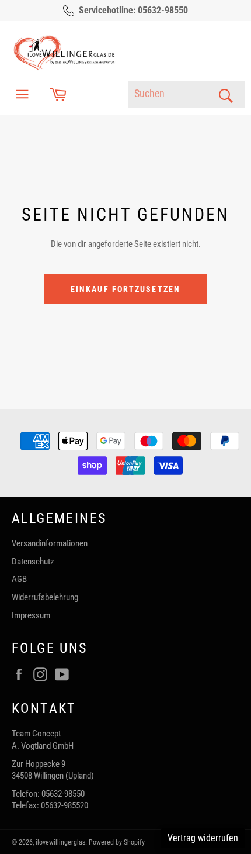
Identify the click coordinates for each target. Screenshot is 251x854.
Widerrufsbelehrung (45, 597)
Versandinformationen (50, 543)
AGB (19, 579)
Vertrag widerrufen (203, 837)
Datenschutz (33, 561)
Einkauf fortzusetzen (125, 289)
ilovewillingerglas (60, 842)
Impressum (31, 615)
